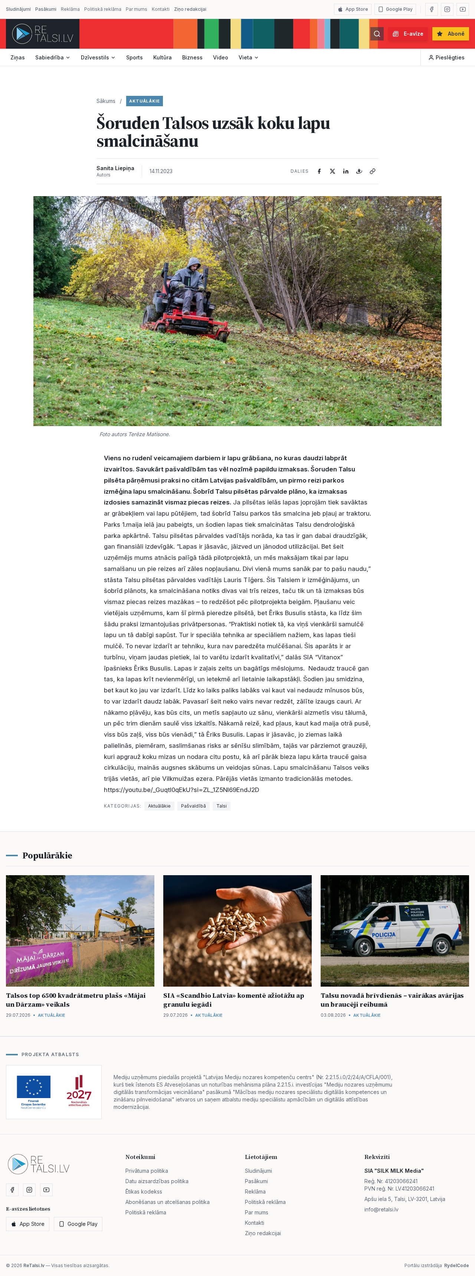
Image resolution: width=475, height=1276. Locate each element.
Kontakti (161, 9)
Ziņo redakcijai (190, 9)
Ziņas (17, 57)
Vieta (245, 57)
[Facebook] (431, 9)
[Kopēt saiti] (373, 171)
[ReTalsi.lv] (42, 34)
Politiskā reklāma (102, 9)
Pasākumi (45, 9)
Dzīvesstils (95, 57)
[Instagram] (447, 9)
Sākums (105, 101)
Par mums (136, 9)
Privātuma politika (146, 1171)
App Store (356, 9)
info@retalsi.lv (381, 1209)
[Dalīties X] (332, 171)
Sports (134, 57)
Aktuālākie (144, 101)
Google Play (399, 9)
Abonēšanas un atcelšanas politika (167, 1202)
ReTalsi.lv (34, 1265)
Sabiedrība (49, 57)
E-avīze (413, 33)
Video (220, 57)
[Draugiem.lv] (359, 171)
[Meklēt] (377, 33)
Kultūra (162, 57)
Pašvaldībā (193, 806)
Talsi (221, 806)
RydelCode (456, 1265)
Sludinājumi (18, 9)
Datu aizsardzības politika (157, 1181)
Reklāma (70, 9)
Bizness (192, 57)
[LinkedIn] (346, 171)
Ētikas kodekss (143, 1191)
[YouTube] (462, 9)
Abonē (456, 33)
